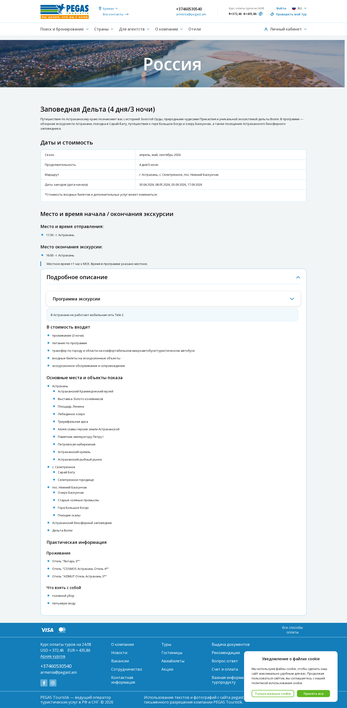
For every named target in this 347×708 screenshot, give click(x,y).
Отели (194, 29)
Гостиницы (171, 652)
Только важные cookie (273, 693)
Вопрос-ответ (225, 661)
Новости (119, 652)
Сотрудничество (126, 669)
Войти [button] (281, 8)
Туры (166, 644)
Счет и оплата (225, 669)
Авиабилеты (172, 661)
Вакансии (120, 661)
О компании (122, 644)
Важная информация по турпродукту (234, 680)
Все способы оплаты (292, 629)
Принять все (314, 693)
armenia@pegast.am (191, 14)
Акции (167, 669)
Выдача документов (231, 644)
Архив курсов (52, 656)
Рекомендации (226, 652)
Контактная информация (123, 680)
